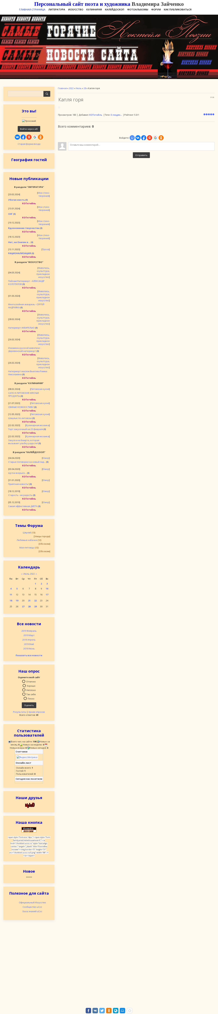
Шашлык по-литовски (20, 418)
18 (11, 600)
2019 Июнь (29, 648)
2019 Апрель (29, 639)
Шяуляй (27, 532)
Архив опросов (36, 711)
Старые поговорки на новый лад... (26, 461)
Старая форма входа (29, 143)
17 (47, 594)
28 (29, 606)
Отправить (141, 155)
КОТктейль (95, 114)
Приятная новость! (18, 484)
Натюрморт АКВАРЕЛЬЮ (21, 327)
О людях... (116, 114)
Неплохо (31, 689)
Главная (62, 88)
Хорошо (31, 685)
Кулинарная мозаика (37, 425)
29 (35, 606)
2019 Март (29, 635)
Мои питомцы (26, 547)
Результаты (19, 711)
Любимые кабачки (27, 540)
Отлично (31, 681)
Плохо (31, 698)
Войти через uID (29, 128)
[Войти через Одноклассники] (40, 137)
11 (11, 594)
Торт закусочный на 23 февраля (25, 429)
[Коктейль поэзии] (28, 829)
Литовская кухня (40, 389)
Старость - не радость (20, 495)
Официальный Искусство (32, 902)
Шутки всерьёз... (17, 472)
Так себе (31, 694)
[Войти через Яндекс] (29, 137)
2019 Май (29, 644)
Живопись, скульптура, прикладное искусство (43, 272)
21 (29, 600)
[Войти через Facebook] (23, 137)
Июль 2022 (29, 573)
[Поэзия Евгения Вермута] (29, 805)
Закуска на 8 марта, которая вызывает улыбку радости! (23, 442)
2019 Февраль (29, 630)
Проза (45, 249)
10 (47, 588)
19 (17, 600)
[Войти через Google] (34, 137)
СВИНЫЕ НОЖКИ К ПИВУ (21, 407)
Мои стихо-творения (44, 194)
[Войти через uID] (132, 137)
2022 (71, 88)
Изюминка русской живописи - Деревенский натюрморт (24, 349)
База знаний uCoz (32, 911)
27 (23, 606)
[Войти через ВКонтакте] (17, 137)
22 (35, 600)
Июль (79, 88)
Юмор (46, 457)
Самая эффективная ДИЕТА (22, 506)
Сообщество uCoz (32, 906)
